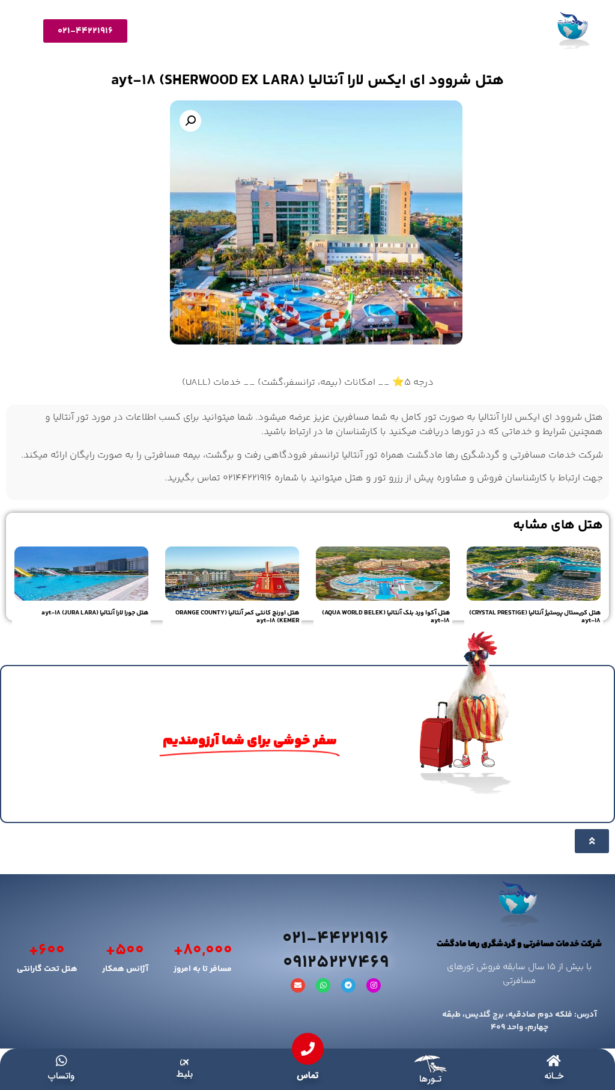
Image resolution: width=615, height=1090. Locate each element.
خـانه (553, 1076)
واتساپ (61, 1076)
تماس (307, 1075)
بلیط (184, 1074)
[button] (190, 121)
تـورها (430, 1079)
